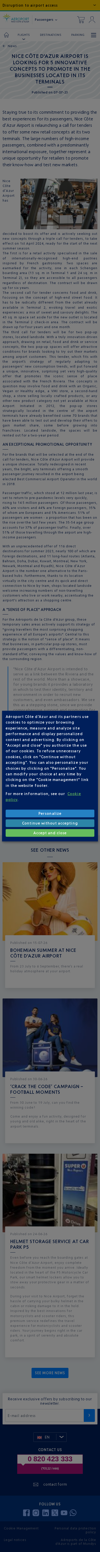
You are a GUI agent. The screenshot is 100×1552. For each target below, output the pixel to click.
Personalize (50, 813)
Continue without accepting (50, 823)
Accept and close (50, 833)
